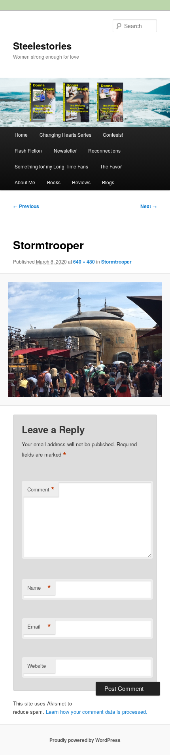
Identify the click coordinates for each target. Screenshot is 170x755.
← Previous (26, 206)
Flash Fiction (28, 150)
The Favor (111, 166)
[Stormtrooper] (84, 339)
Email (39, 626)
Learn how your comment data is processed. (96, 711)
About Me (25, 182)
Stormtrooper (116, 261)
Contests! (113, 134)
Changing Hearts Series (65, 134)
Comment (41, 489)
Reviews (81, 182)
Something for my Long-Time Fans (51, 166)
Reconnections (104, 150)
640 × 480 (84, 261)
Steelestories (42, 45)
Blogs (108, 182)
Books (53, 182)
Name (39, 587)
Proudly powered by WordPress (85, 740)
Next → (148, 206)
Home (21, 134)
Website (36, 665)
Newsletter (65, 150)
